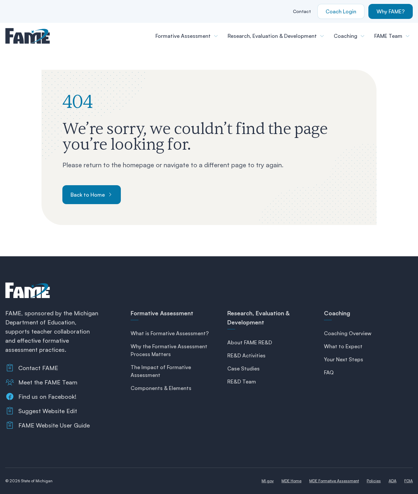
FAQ (329, 372)
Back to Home (88, 194)
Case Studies (243, 368)
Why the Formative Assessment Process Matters (169, 350)
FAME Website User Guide (54, 425)
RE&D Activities (246, 355)
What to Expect (343, 346)
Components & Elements (161, 388)
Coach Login (341, 11)
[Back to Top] (400, 478)
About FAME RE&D (249, 342)
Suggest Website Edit (47, 410)
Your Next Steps (343, 359)
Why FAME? (391, 11)
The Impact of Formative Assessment (161, 371)
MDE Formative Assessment (334, 480)
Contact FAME (38, 367)
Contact (302, 11)
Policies (374, 480)
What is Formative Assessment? (170, 333)
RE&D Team (241, 381)
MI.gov (268, 480)
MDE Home (291, 480)
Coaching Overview (347, 333)
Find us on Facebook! (47, 396)
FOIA (408, 480)
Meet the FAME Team (47, 382)
